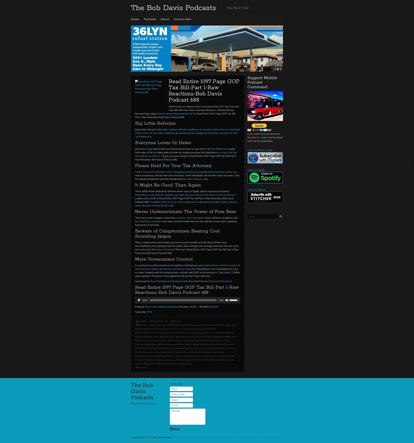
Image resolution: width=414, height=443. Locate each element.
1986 (169, 325)
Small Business (206, 352)
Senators (187, 352)
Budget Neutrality (141, 329)
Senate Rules (178, 352)
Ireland (203, 340)
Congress (190, 332)
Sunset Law (171, 356)
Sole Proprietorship (142, 356)
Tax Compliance (205, 356)
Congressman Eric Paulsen (205, 332)
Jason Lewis (220, 340)
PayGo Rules (140, 348)
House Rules (183, 340)
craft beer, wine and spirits (189, 217)
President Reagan (164, 348)
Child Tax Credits (209, 329)
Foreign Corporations (154, 340)
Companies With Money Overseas (147, 332)
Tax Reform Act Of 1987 (191, 360)
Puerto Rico (189, 348)
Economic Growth (199, 336)
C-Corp (179, 329)
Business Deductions (156, 329)
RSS (149, 312)
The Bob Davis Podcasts (173, 8)
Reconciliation (210, 348)
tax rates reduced (192, 179)
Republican (221, 348)
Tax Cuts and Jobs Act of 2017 (223, 356)
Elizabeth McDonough (215, 336)
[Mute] (227, 300)
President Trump (178, 348)
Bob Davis (143, 321)
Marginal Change (151, 344)
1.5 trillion (152, 325)
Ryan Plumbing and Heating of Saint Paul (172, 281)
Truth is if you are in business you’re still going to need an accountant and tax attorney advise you (186, 171)
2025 (183, 325)
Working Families (185, 363)
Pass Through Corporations (224, 344)
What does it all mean (162, 249)
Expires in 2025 (230, 336)
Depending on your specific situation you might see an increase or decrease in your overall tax (184, 194)
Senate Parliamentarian (164, 352)
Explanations (140, 340)
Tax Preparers (140, 360)
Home (135, 19)
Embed (214, 306)
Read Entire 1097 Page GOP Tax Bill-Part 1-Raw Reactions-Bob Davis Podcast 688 (204, 91)
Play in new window (155, 306)
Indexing (192, 340)
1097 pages (161, 325)
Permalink (143, 367)
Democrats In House (167, 336)
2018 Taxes (176, 325)
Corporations (221, 332)
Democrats (155, 336)
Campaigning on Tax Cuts (192, 329)
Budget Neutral (231, 325)
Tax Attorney (193, 356)
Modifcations (208, 344)
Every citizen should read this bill (175, 113)
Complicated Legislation (177, 332)
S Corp (145, 352)
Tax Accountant (182, 356)
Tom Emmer (139, 363)
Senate (151, 352)
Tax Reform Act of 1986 (172, 360)
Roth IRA (138, 352)
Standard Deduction (158, 356)
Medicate (188, 344)
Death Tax (230, 332)
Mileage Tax (197, 344)
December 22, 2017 (160, 321)
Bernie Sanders (210, 325)
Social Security (218, 352)
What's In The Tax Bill (153, 363)
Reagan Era (199, 348)
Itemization (211, 340)
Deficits (147, 336)
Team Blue (222, 360)
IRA (197, 340)
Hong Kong (167, 340)
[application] (187, 300)
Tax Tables (213, 360)
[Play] (139, 300)
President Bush (151, 348)
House (175, 340)
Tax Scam (204, 360)
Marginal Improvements (167, 344)
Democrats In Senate (183, 336)
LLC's (228, 340)
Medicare (180, 344)
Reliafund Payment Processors (215, 281)
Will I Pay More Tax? (170, 363)
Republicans (230, 348)
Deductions (139, 336)
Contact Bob (182, 19)
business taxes (170, 329)
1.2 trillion (143, 325)
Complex (164, 332)
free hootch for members (148, 221)
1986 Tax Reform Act (217, 149)
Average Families (197, 325)
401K (188, 325)
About (164, 19)
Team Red (230, 360)
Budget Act (221, 325)
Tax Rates (149, 360)
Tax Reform (158, 360)
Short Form (196, 352)
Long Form (139, 344)
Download (173, 306)
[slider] (234, 300)
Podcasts (150, 19)
